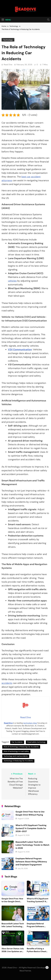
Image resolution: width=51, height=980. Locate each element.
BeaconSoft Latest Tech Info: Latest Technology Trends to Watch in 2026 (32, 845)
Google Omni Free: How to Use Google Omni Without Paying (12, 901)
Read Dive (8, 64)
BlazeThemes (25, 971)
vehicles (12, 280)
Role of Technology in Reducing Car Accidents (21, 747)
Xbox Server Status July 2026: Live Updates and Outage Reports (13, 951)
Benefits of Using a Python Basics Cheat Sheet (36, 951)
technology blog (30, 723)
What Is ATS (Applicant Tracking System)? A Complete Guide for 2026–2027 (31, 828)
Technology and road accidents (16, 756)
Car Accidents (17, 742)
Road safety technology (36, 742)
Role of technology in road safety (16, 751)
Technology (8, 40)
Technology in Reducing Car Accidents (18, 761)
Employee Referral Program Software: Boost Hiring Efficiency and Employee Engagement (31, 861)
